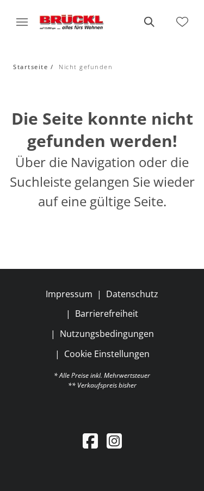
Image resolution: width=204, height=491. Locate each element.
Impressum (69, 294)
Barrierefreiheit (106, 314)
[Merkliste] (182, 21)
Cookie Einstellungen (107, 354)
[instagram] (114, 440)
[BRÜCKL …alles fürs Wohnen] (71, 22)
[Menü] (21, 21)
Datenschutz (132, 294)
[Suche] (148, 22)
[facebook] (90, 440)
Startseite (30, 67)
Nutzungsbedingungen (107, 334)
